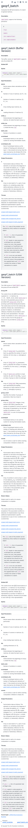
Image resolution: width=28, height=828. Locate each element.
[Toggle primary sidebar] (2, 2)
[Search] (23, 2)
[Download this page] (15, 2)
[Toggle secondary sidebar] (26, 2)
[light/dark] (20, 2)
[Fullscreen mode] (17, 2)
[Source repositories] (12, 2)
